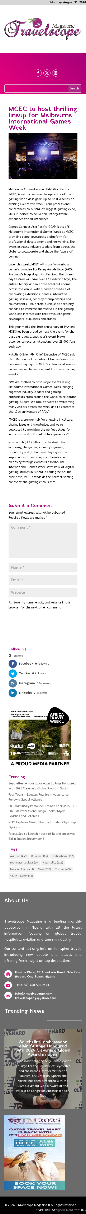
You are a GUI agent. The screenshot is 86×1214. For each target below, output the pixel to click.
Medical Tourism (22, 869)
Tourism (63, 869)
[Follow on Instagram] (55, 73)
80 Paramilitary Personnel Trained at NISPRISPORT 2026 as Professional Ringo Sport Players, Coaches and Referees (43, 811)
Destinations (63, 856)
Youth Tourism (21, 876)
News (44, 869)
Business (39, 856)
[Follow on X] (47, 73)
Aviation (18, 856)
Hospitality (53, 862)
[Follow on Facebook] (38, 73)
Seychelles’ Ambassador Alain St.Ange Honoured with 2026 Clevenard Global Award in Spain (42, 1048)
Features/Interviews (24, 862)
